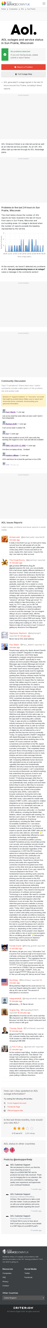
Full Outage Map (25, 74)
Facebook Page (13, 1107)
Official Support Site (15, 1110)
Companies (13, 9)
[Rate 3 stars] (23, 1128)
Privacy (5, 1281)
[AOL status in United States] (6, 1150)
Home (3, 9)
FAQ (4, 1277)
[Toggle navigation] (44, 3)
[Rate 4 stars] (28, 1128)
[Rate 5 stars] (32, 1128)
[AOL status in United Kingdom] (12, 1150)
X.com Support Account (16, 1103)
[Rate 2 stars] (19, 1128)
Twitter (27, 1273)
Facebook (28, 1277)
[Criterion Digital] (23, 1308)
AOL (22, 9)
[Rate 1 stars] (15, 1128)
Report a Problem (25, 67)
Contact (6, 1286)
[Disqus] (23, 436)
